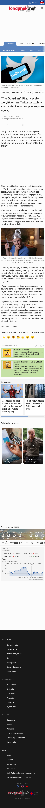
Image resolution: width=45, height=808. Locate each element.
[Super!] (8, 337)
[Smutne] (27, 337)
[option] (22, 645)
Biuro (4, 750)
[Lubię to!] (3, 337)
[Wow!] (23, 337)
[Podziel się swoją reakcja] (8, 125)
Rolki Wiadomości (9, 423)
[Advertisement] (22, 21)
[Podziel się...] (22, 125)
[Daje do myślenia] (18, 337)
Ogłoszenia (6, 640)
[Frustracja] (32, 337)
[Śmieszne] (13, 337)
